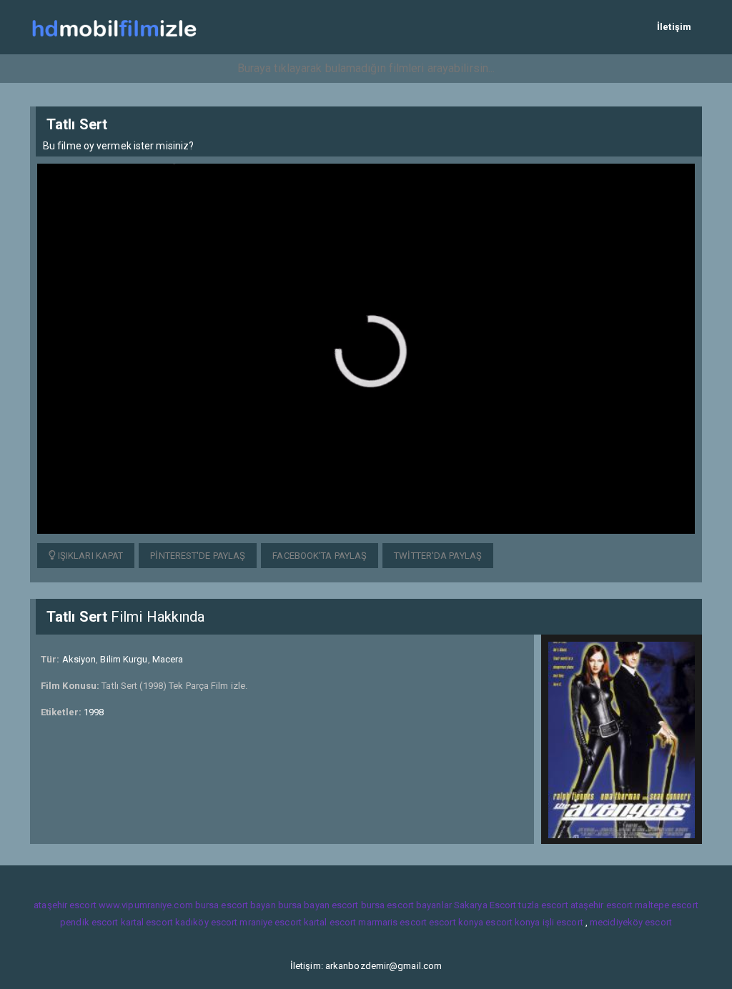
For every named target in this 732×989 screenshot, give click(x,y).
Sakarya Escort (485, 905)
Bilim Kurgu (123, 659)
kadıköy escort (206, 922)
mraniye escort (270, 922)
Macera (168, 659)
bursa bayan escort (318, 905)
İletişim (674, 26)
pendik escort (89, 922)
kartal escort (147, 922)
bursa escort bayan (235, 905)
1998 (94, 712)
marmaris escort (392, 922)
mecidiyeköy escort (631, 922)
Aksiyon (79, 659)
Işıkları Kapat (90, 555)
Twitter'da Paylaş (438, 555)
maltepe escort (666, 905)
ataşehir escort (65, 905)
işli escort (563, 922)
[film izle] (114, 27)
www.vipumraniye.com (146, 905)
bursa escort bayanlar (406, 905)
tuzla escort (543, 905)
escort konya (456, 922)
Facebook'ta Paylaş (319, 555)
